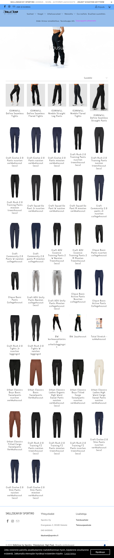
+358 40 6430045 (23, 7)
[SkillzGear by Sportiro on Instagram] (9, 7)
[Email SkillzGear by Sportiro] (14, 7)
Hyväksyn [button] (100, 552)
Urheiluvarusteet (54, 14)
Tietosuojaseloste (83, 525)
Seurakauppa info (67, 21)
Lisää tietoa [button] (70, 553)
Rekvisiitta (69, 14)
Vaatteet (30, 14)
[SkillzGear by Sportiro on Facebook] (4, 7)
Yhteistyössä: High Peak (43, 545)
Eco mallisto (82, 14)
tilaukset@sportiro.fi (49, 535)
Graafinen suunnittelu (96, 14)
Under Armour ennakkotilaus (47, 21)
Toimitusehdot (82, 520)
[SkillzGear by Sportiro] (10, 12)
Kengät (41, 14)
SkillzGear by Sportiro (22, 545)
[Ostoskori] (110, 7)
